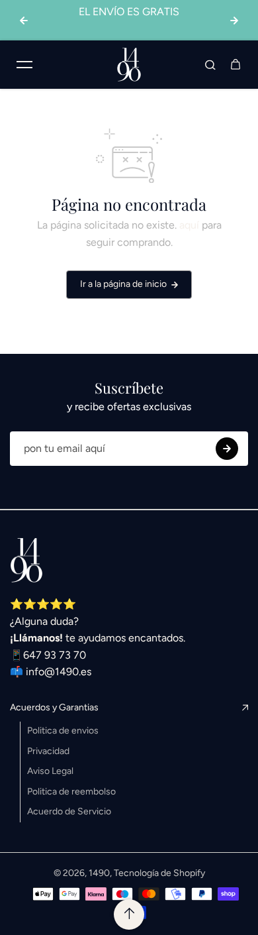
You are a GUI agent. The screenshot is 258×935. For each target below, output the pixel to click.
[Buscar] (210, 64)
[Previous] (23, 20)
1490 (99, 873)
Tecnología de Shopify (159, 873)
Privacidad (48, 751)
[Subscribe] (227, 448)
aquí (189, 225)
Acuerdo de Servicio (69, 811)
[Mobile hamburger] (24, 64)
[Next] (234, 20)
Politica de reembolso (71, 791)
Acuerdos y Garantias (54, 707)
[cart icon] (235, 64)
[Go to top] (129, 914)
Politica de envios (63, 730)
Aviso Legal (50, 771)
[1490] (129, 64)
